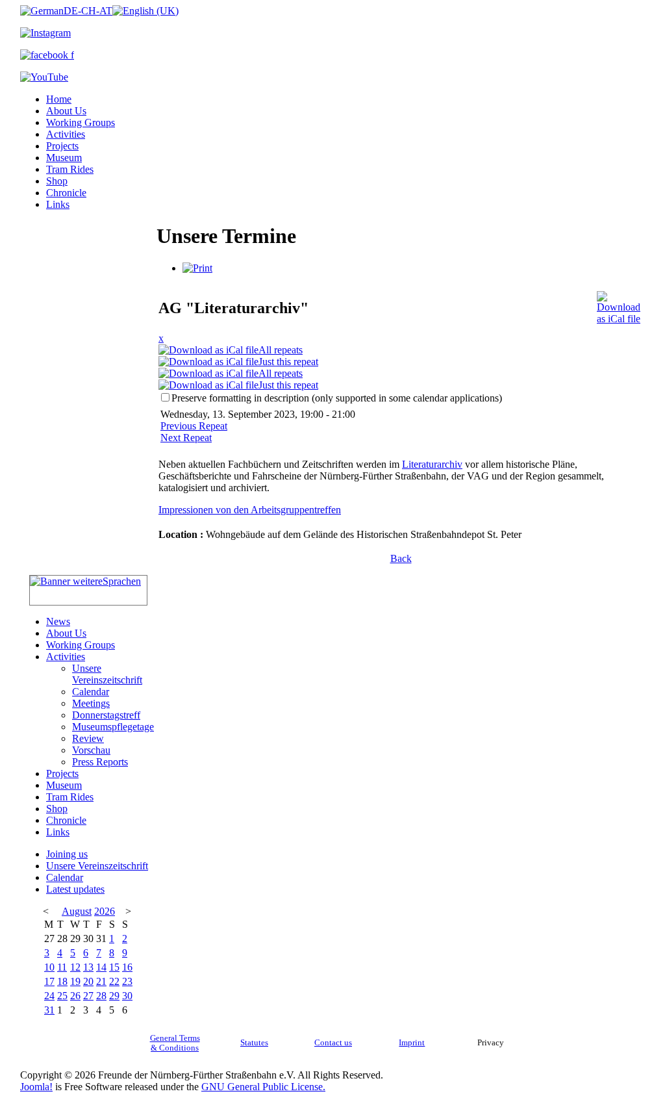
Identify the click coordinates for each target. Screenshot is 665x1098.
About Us (66, 110)
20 (88, 981)
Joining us (67, 854)
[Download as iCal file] (618, 304)
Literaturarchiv (432, 464)
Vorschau (91, 750)
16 (127, 967)
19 (75, 981)
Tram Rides (70, 169)
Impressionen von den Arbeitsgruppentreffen (249, 509)
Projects (62, 145)
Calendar (90, 691)
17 (49, 981)
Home (58, 99)
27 (88, 995)
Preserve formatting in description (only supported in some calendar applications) (336, 397)
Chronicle (66, 192)
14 (101, 967)
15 (114, 967)
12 (75, 967)
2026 (104, 911)
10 (49, 967)
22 (114, 981)
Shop (57, 180)
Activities (65, 134)
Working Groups (80, 122)
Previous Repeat (193, 425)
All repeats (280, 349)
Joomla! (36, 1086)
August (77, 911)
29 (114, 995)
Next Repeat (186, 437)
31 (49, 1009)
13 (88, 967)
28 (101, 995)
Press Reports (100, 761)
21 (101, 981)
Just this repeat (288, 361)
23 (127, 981)
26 (75, 995)
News (58, 621)
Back (401, 558)
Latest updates (75, 889)
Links (57, 204)
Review (88, 738)
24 (49, 995)
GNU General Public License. (263, 1086)
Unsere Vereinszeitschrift (107, 674)
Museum (64, 157)
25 (62, 995)
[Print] (197, 268)
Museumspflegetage (113, 726)
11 (62, 967)
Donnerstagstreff (106, 715)
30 (127, 995)
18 (62, 981)
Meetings (91, 703)
